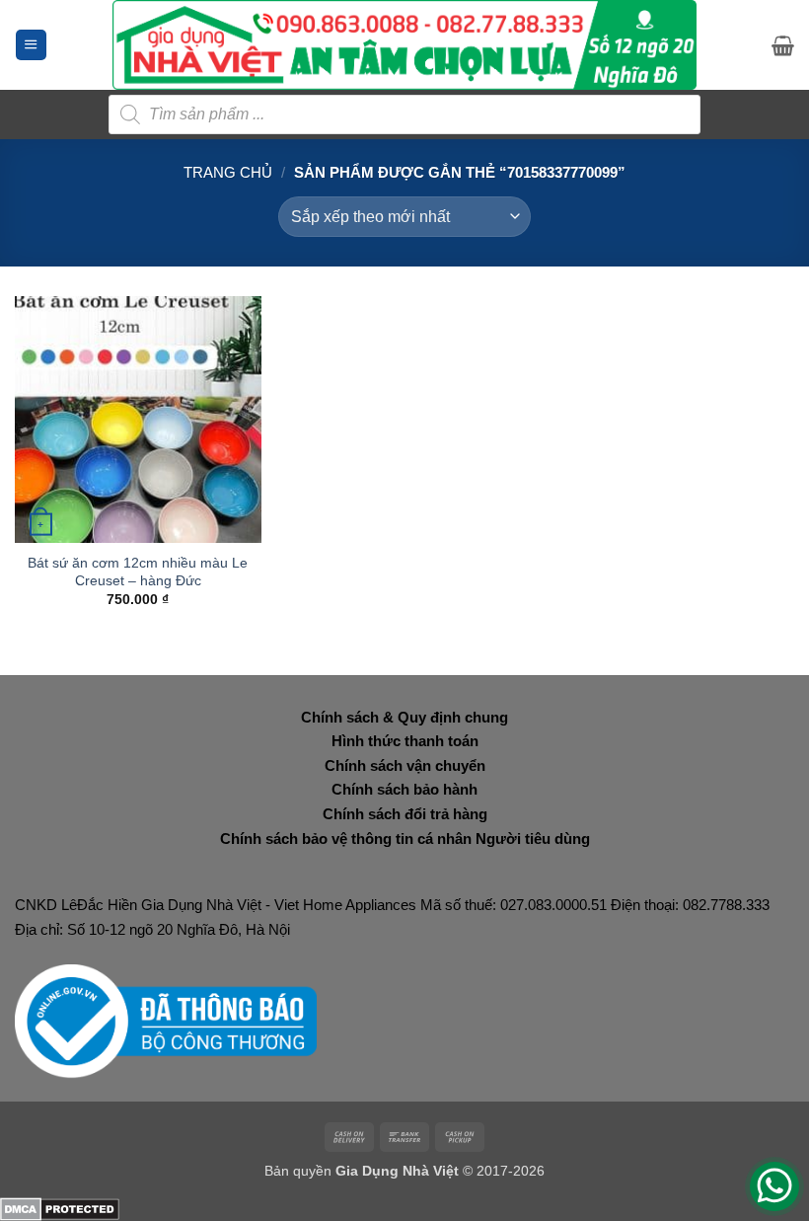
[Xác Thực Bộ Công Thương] (166, 1020)
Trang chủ (228, 172)
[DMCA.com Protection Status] (59, 1207)
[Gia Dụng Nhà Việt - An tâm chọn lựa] (405, 45)
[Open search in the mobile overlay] (404, 114)
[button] (31, 45)
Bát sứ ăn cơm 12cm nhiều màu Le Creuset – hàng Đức (138, 571)
